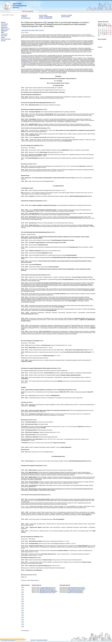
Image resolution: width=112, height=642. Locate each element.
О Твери (24, 16)
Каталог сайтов (66, 15)
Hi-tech (3, 40)
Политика (4, 25)
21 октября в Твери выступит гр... (48, 587)
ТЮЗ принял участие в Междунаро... (49, 591)
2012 (22, 619)
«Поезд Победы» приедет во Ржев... (76, 588)
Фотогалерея (25, 18)
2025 (22, 589)
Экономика (4, 24)
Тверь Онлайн (24, 30)
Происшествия (5, 39)
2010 (22, 624)
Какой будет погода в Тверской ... (75, 592)
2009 (22, 626)
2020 (22, 601)
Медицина (4, 30)
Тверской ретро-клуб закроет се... (48, 590)
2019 (22, 603)
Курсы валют (65, 16)
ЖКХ (2, 32)
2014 (22, 614)
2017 (22, 608)
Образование (5, 29)
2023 (22, 594)
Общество (4, 27)
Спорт (3, 37)
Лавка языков (25, 60)
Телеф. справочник (45, 16)
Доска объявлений (45, 18)
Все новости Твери (33, 30)
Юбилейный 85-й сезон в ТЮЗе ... (48, 592)
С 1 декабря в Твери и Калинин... (75, 591)
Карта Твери (43, 15)
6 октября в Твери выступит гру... (48, 588)
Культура (4, 35)
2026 (22, 587)
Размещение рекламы (41, 640)
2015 (22, 612)
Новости (24, 15)
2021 (22, 599)
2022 (22, 596)
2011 (22, 621)
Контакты (33, 640)
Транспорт (4, 34)
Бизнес (3, 22)
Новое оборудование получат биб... (76, 587)
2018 (22, 605)
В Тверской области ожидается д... (75, 590)
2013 (22, 617)
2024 (22, 592)
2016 (22, 610)
